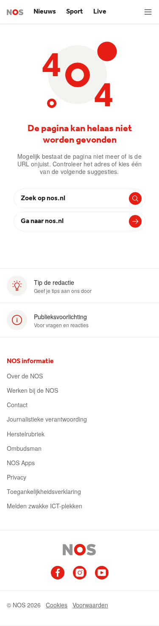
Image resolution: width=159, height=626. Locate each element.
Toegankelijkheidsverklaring (44, 491)
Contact (17, 404)
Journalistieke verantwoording (47, 419)
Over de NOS (25, 376)
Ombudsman (24, 448)
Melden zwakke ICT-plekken (44, 506)
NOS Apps (21, 462)
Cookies (56, 605)
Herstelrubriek (26, 434)
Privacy (16, 477)
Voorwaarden (90, 605)
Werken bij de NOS (32, 390)
